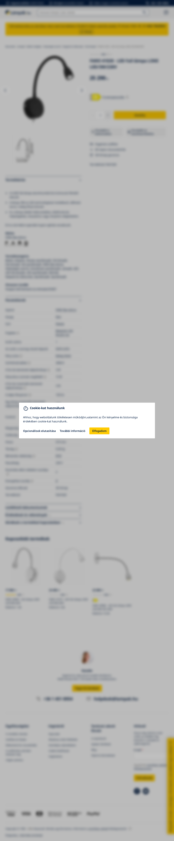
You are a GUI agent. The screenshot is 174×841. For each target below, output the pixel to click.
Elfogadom (99, 431)
